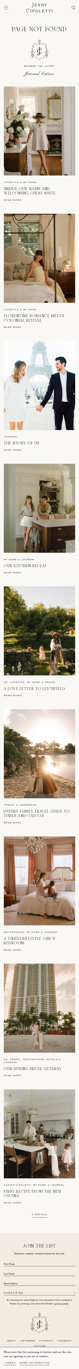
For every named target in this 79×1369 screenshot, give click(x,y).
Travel (50, 682)
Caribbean (27, 805)
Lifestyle (11, 182)
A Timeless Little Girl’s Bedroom (29, 941)
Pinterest (46, 1341)
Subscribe (14, 1293)
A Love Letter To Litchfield (34, 688)
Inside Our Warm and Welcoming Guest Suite (30, 191)
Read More (12, 200)
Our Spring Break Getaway (33, 1068)
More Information (35, 1363)
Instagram (27, 1341)
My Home (29, 182)
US (5, 682)
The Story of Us (22, 443)
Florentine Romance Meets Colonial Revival (34, 318)
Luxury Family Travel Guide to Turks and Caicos (37, 813)
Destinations (33, 1059)
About (11, 1341)
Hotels (52, 1059)
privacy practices (61, 1304)
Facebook (64, 1341)
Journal (10, 437)
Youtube (39, 1346)
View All (39, 1215)
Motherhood (14, 932)
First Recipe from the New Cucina (33, 1193)
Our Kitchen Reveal (25, 565)
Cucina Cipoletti (17, 1185)
